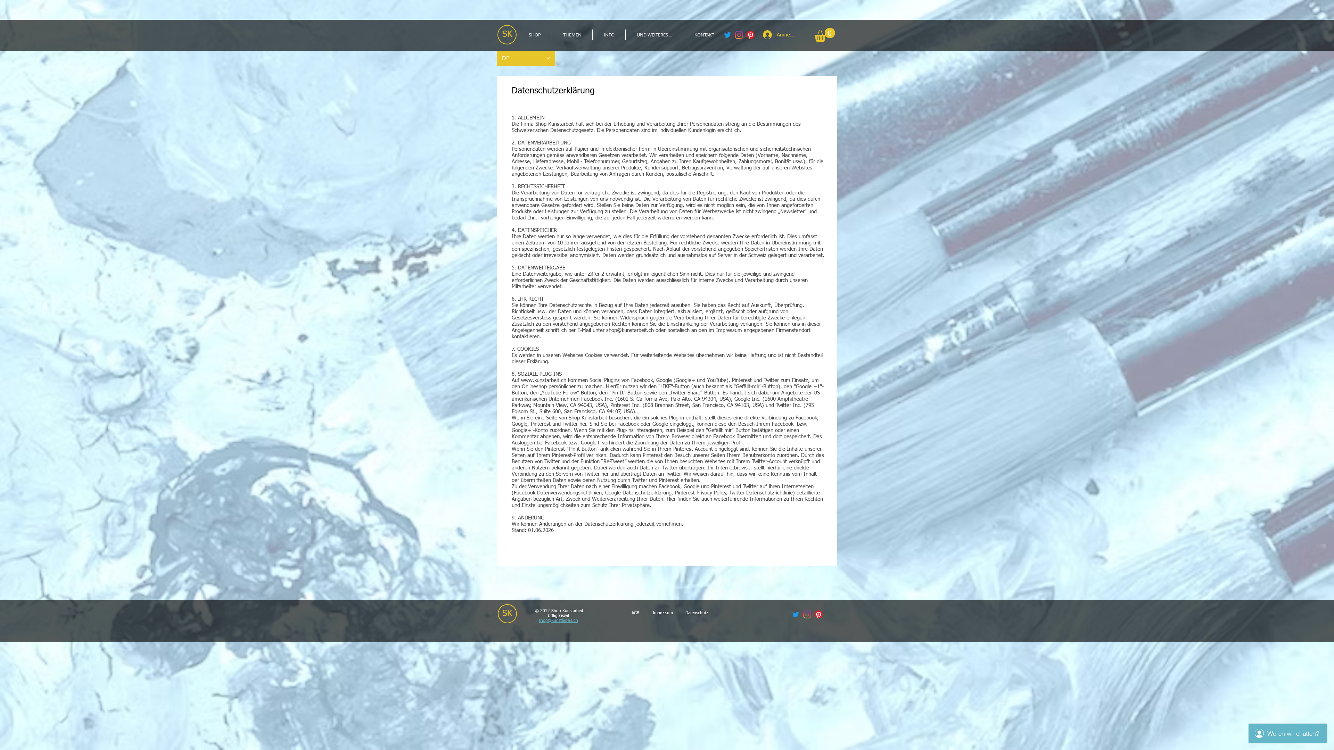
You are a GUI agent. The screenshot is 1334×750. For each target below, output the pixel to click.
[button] (572, 35)
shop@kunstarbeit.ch (630, 330)
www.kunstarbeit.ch (543, 380)
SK (507, 34)
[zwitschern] (728, 35)
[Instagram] (739, 35)
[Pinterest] (751, 35)
